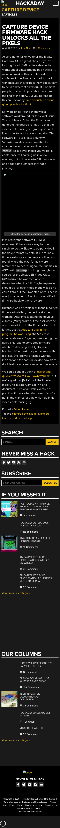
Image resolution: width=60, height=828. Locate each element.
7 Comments (43, 48)
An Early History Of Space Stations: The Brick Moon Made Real (36, 578)
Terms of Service (17, 805)
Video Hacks (22, 409)
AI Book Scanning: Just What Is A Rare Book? (34, 680)
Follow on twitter (9, 462)
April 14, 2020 (9, 48)
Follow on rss (19, 462)
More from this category (15, 593)
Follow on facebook (3, 462)
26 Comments (30, 569)
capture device (21, 413)
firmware (7, 418)
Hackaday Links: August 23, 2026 (35, 714)
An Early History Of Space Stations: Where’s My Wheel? (35, 560)
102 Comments (31, 687)
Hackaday (30, 3)
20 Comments (30, 587)
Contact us (24, 462)
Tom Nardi (26, 48)
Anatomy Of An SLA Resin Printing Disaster (35, 540)
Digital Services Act (34, 805)
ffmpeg (44, 413)
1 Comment (29, 721)
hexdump (26, 418)
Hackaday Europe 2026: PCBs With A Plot (34, 524)
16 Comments (30, 515)
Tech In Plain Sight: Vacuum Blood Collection (32, 696)
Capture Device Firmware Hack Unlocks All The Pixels (26, 35)
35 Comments (30, 705)
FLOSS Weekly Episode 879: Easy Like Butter (36, 665)
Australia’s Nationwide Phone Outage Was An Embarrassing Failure (35, 506)
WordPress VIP (35, 812)
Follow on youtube (14, 462)
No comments (30, 531)
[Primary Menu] (56, 3)
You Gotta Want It (31, 728)
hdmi (17, 418)
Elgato (35, 413)
